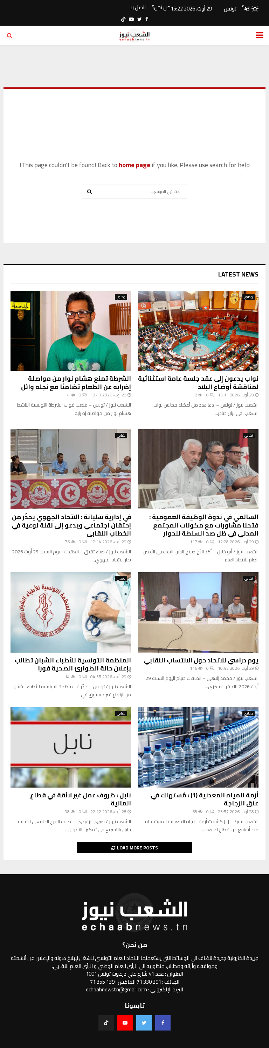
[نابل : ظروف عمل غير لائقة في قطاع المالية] (71, 747)
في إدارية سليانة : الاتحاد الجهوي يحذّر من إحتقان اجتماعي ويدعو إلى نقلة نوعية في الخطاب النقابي (71, 525)
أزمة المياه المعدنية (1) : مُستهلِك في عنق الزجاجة (204, 799)
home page (134, 165)
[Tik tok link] (123, 19)
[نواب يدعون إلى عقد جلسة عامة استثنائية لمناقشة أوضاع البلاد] (198, 331)
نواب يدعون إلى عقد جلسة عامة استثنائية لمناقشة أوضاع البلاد (198, 382)
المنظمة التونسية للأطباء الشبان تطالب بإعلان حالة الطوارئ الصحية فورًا (73, 664)
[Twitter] (144, 1023)
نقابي (248, 435)
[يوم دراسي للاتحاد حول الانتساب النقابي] (198, 612)
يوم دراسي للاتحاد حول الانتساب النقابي (201, 660)
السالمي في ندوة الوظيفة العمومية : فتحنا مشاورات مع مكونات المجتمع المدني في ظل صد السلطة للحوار (203, 525)
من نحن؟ (161, 7)
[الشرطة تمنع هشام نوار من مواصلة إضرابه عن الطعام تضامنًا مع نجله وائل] (71, 331)
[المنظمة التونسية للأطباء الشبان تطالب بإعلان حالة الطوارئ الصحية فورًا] (71, 612)
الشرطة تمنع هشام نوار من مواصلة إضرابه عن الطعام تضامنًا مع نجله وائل (76, 382)
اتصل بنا (137, 7)
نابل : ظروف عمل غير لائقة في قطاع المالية (80, 799)
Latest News (238, 274)
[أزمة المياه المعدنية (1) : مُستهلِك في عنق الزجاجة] (198, 747)
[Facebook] (163, 1023)
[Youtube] (125, 1023)
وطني (248, 297)
